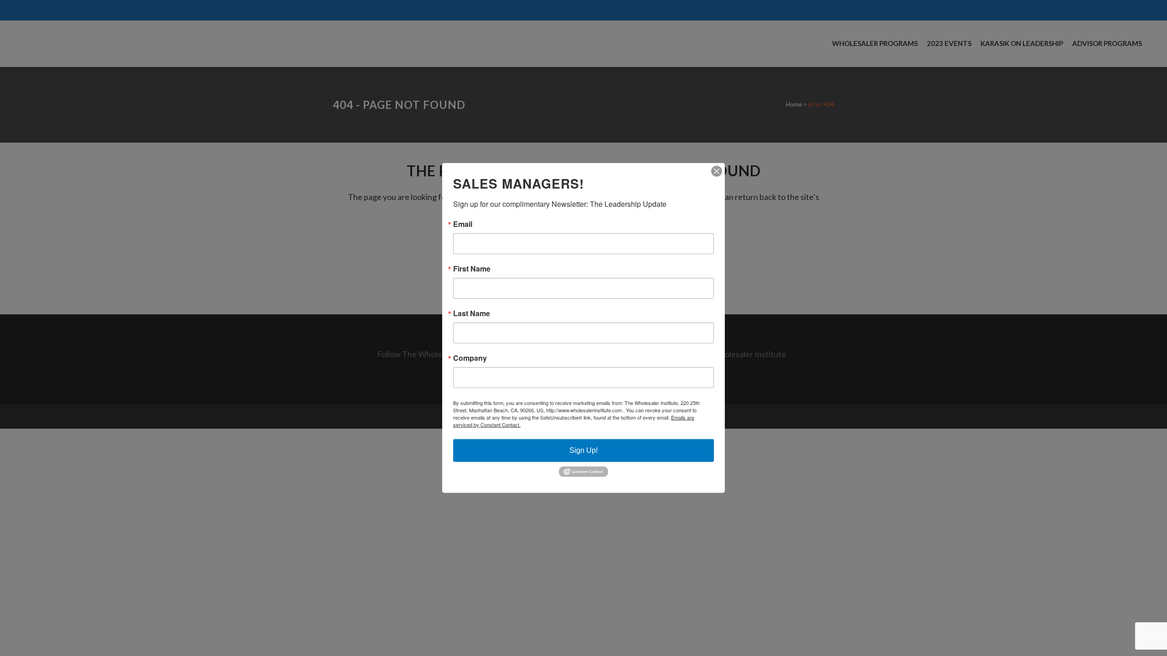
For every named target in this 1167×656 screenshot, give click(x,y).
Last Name (471, 313)
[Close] (716, 171)
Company (470, 358)
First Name (472, 268)
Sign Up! (583, 450)
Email (462, 224)
